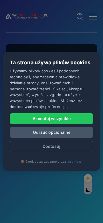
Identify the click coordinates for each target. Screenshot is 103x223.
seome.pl (75, 162)
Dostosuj (51, 146)
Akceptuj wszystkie (52, 118)
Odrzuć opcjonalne (51, 132)
